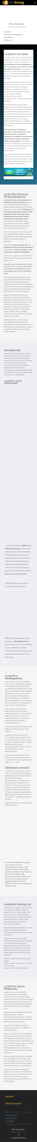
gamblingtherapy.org (18, 1132)
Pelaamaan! (16, 24)
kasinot (11, 762)
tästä (30, 1066)
